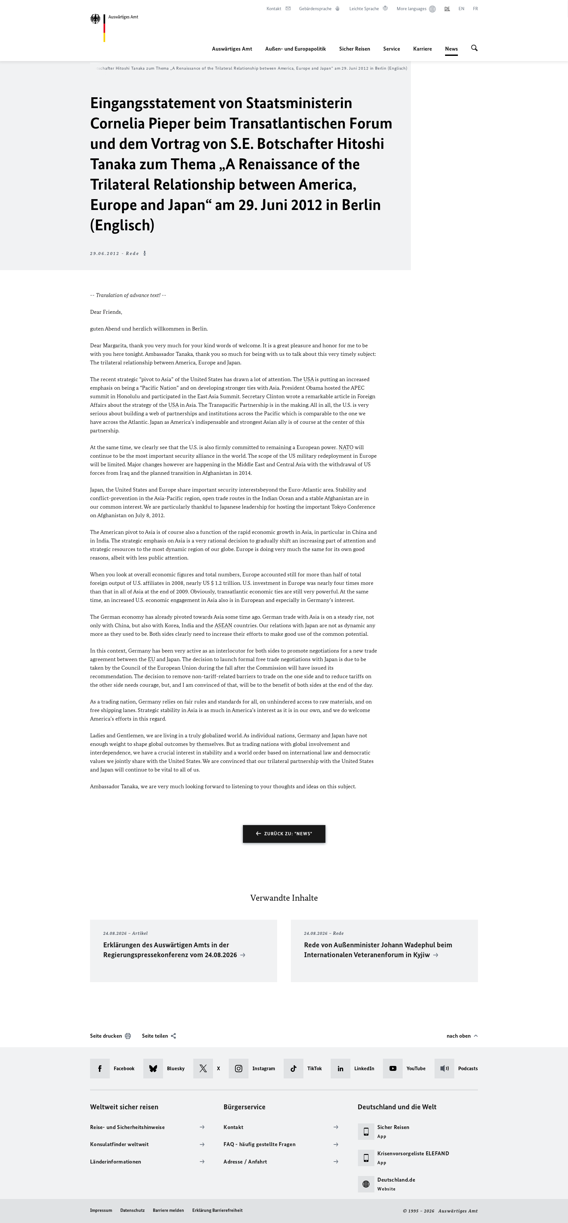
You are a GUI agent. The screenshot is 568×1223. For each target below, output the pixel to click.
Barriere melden (168, 1210)
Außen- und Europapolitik (295, 48)
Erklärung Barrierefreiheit (217, 1210)
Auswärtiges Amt (232, 48)
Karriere (422, 48)
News (451, 50)
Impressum (101, 1210)
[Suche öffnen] (474, 48)
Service (391, 48)
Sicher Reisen (354, 48)
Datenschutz (132, 1210)
